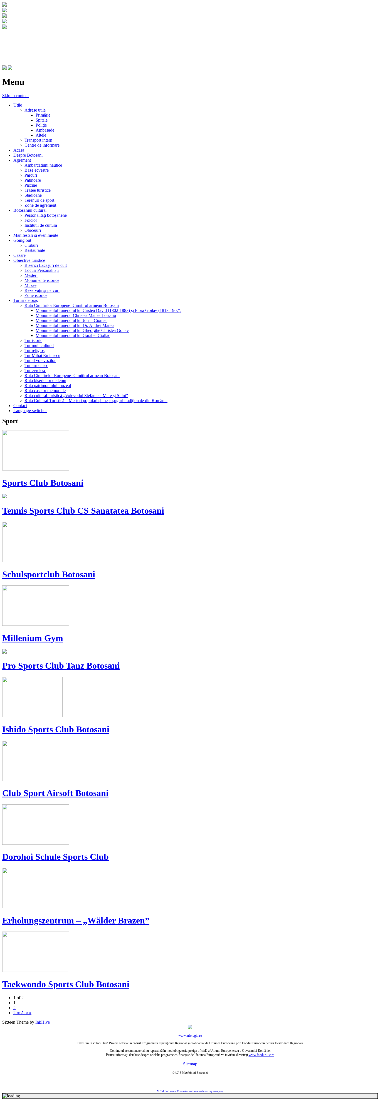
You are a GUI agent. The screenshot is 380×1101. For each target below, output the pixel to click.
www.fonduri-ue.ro (261, 1055)
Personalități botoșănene (45, 215)
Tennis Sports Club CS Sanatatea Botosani (83, 511)
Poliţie (41, 125)
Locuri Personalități (41, 270)
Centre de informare (42, 145)
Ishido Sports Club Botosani (55, 729)
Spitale (42, 120)
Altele (41, 135)
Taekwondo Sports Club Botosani (65, 984)
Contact (20, 405)
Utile (17, 105)
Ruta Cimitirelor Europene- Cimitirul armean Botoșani (72, 375)
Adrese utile (35, 110)
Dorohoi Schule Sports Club (55, 857)
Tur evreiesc (35, 370)
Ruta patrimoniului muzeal (47, 385)
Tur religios (34, 350)
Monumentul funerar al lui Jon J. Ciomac (71, 320)
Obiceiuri (32, 230)
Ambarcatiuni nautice (43, 165)
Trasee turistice (37, 190)
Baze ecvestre (36, 170)
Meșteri (31, 275)
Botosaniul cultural (29, 210)
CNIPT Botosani (33, 41)
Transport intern (38, 140)
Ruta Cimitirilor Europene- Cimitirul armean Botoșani (71, 305)
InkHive (42, 1022)
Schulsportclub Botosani (48, 574)
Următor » (22, 1012)
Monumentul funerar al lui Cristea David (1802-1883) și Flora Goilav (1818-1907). (108, 310)
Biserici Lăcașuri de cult (45, 265)
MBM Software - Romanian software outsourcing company (190, 1091)
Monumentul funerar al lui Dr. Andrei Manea (75, 325)
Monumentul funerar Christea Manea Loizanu (76, 315)
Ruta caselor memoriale (45, 390)
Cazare (19, 255)
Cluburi (31, 245)
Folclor (30, 220)
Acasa (18, 150)
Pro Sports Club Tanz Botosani (61, 666)
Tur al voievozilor (40, 360)
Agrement (22, 160)
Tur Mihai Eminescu (42, 355)
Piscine (30, 185)
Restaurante (34, 250)
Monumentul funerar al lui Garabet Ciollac (73, 335)
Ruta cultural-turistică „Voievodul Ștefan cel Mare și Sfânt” (76, 395)
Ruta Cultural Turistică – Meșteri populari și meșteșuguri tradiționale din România (95, 400)
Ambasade (45, 130)
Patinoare (32, 180)
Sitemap (190, 1063)
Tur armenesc (36, 365)
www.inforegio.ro (190, 1036)
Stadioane (33, 195)
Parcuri (30, 175)
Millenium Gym (32, 638)
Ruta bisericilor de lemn (45, 380)
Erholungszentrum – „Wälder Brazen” (75, 920)
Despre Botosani (28, 155)
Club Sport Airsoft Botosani (55, 793)
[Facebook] (4, 68)
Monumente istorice (41, 280)
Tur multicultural (39, 345)
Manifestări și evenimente (35, 235)
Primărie (43, 115)
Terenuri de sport (39, 200)
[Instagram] (10, 68)
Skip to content (15, 95)
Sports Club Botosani (42, 483)
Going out (22, 240)
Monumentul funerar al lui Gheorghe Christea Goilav (82, 330)
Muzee (30, 285)
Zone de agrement (40, 205)
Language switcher (30, 410)
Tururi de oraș (25, 300)
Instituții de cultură (40, 225)
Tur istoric (33, 340)
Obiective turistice (29, 260)
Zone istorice (35, 295)
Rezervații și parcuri (42, 290)
